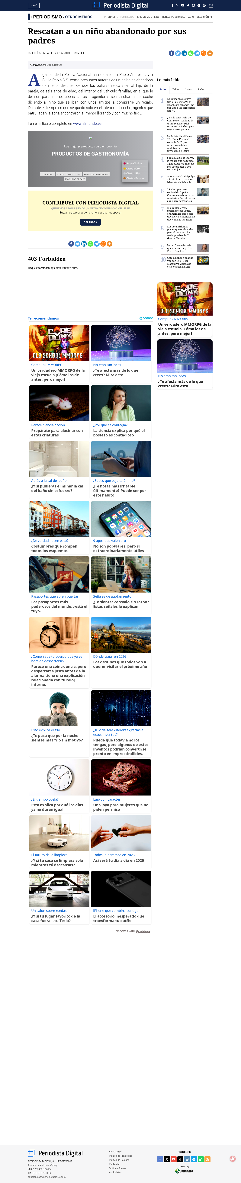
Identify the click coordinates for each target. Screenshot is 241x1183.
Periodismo (47, 16)
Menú (34, 6)
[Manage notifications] (233, 1159)
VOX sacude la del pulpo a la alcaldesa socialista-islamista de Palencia (181, 179)
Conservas (47, 174)
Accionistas (115, 1172)
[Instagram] (193, 5)
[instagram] (187, 1159)
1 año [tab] (201, 89)
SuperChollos (134, 163)
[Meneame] (203, 53)
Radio (190, 17)
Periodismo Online (147, 17)
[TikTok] (188, 5)
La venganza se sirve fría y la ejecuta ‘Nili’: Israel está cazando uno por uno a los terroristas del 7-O (181, 104)
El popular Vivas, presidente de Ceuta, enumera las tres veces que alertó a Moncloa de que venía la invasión (181, 213)
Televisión (202, 17)
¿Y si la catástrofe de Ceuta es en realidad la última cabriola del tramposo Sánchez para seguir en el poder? (180, 123)
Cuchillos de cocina (68, 174)
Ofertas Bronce (135, 178)
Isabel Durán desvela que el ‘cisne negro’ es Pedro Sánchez (179, 248)
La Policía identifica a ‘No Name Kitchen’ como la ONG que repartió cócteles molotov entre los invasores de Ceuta (179, 143)
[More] (210, 53)
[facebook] (160, 1159)
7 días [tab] (175, 89)
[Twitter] (178, 53)
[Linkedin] (184, 53)
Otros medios (78, 17)
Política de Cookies (119, 1160)
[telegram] (194, 1159)
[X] (177, 5)
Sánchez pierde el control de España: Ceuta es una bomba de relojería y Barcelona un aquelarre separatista (181, 195)
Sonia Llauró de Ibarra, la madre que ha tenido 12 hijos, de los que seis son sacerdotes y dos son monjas (180, 163)
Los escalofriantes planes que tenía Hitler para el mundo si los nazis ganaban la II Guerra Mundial (180, 232)
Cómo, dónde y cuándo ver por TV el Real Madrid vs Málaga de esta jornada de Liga (180, 262)
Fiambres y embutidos (96, 174)
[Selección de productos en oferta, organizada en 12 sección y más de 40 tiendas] (90, 138)
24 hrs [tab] (163, 89)
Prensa (165, 17)
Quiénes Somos (117, 1168)
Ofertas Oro (133, 168)
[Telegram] (199, 5)
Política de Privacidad (120, 1156)
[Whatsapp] (191, 53)
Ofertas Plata (134, 173)
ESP (211, 5)
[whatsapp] (204, 5)
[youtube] (174, 1159)
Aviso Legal (115, 1151)
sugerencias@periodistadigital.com (47, 1177)
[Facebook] (172, 5)
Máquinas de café (75, 179)
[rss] (207, 1159)
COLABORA (90, 222)
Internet (109, 17)
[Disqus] (90, 990)
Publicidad (178, 17)
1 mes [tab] (188, 89)
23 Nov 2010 (62, 53)
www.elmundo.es (87, 124)
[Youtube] (182, 5)
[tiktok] (180, 1159)
